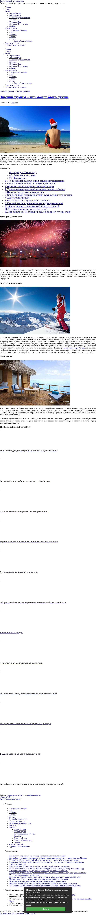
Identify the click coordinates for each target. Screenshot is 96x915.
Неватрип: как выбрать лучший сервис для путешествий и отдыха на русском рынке (43, 883)
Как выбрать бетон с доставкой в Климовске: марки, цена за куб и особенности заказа (43, 860)
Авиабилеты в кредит (17, 197)
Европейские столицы (23, 41)
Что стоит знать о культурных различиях (27, 200)
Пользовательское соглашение (12, 913)
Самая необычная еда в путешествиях (26, 209)
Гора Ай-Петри (7, 797)
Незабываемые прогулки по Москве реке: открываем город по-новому (37, 881)
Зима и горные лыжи (22, 175)
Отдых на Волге (15, 22)
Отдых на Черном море (18, 24)
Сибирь (12, 26)
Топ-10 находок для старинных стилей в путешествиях (34, 180)
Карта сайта (30, 913)
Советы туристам (12, 43)
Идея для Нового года (23, 172)
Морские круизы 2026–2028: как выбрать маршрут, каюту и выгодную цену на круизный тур (46, 869)
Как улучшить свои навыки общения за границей (32, 206)
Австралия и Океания (18, 30)
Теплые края (18, 178)
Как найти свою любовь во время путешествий (30, 183)
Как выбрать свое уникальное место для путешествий (34, 203)
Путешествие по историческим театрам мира (29, 186)
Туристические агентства (19, 847)
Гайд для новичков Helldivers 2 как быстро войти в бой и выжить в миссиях (39, 866)
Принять (46, 909)
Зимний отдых (15, 16)
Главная (8, 7)
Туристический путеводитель (12, 1)
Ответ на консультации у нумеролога (24, 875)
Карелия (12, 20)
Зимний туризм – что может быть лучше (34, 97)
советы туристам (34, 795)
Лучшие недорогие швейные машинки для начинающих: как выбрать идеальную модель (44, 885)
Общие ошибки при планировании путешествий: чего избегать (38, 194)
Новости (12, 825)
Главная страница (7, 91)
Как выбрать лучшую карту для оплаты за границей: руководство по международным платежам (47, 873)
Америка (13, 35)
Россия (7, 11)
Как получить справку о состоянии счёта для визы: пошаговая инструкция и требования (44, 877)
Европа (12, 39)
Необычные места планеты (15, 45)
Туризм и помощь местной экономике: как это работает (35, 189)
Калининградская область (19, 18)
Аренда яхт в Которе (17, 864)
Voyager (14, 103)
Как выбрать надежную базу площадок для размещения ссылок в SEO (37, 856)
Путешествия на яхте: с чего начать (24, 192)
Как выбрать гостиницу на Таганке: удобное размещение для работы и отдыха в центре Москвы (48, 858)
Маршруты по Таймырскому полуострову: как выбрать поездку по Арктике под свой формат (46, 862)
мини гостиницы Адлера (74, 348)
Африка (12, 37)
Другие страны (11, 28)
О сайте (8, 9)
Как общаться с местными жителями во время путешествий (37, 211)
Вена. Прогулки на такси (10, 799)
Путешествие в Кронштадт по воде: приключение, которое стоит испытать (39, 879)
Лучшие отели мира (17, 821)
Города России (15, 13)
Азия (11, 32)
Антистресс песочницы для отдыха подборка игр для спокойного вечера (38, 871)
